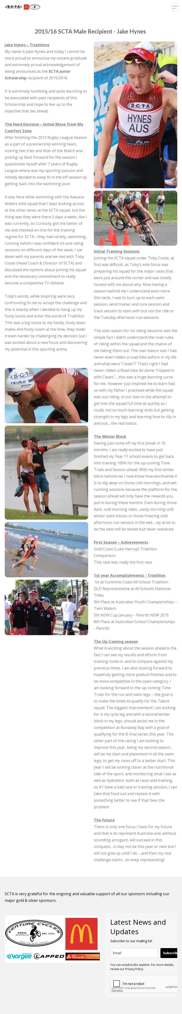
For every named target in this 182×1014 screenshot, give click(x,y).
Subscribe (171, 953)
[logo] (22, 7)
